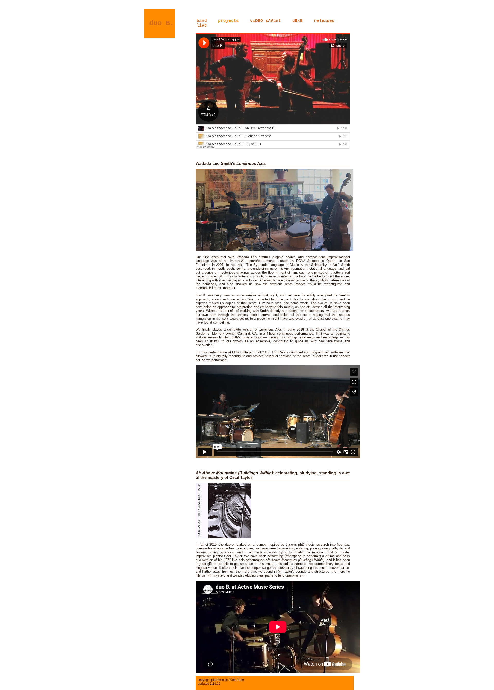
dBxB (297, 21)
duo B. (161, 23)
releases (324, 21)
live (202, 25)
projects (228, 21)
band (202, 21)
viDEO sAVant (265, 21)
